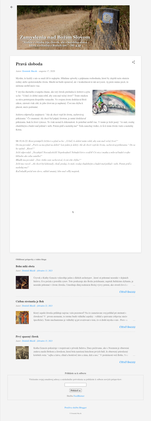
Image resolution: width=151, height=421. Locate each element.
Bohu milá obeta (25, 266)
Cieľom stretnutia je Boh (30, 301)
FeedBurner (79, 395)
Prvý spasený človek (27, 336)
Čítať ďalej (127, 292)
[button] (133, 62)
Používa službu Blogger (76, 407)
